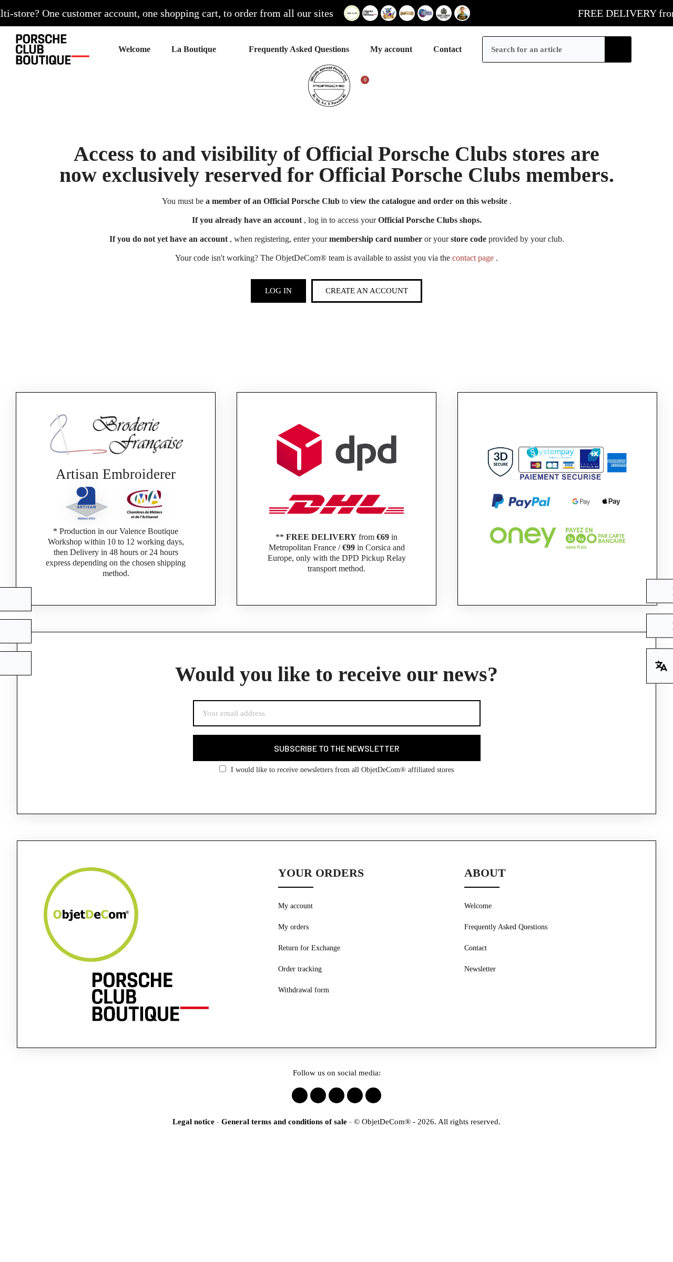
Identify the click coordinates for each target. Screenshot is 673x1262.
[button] (278, 291)
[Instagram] (318, 1095)
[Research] (618, 49)
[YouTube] (373, 1095)
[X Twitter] (336, 1095)
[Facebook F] (300, 1095)
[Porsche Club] (199, 49)
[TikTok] (355, 1095)
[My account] (644, 49)
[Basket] (360, 85)
